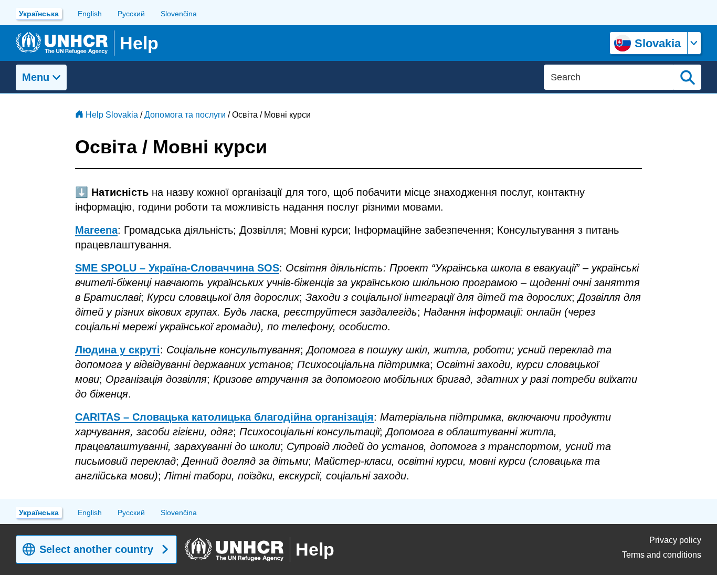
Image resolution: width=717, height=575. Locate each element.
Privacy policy (675, 540)
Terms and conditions (661, 554)
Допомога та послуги (185, 114)
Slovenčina (179, 13)
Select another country (96, 549)
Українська (39, 13)
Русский (131, 13)
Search (687, 77)
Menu (35, 77)
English (90, 13)
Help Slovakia (112, 114)
